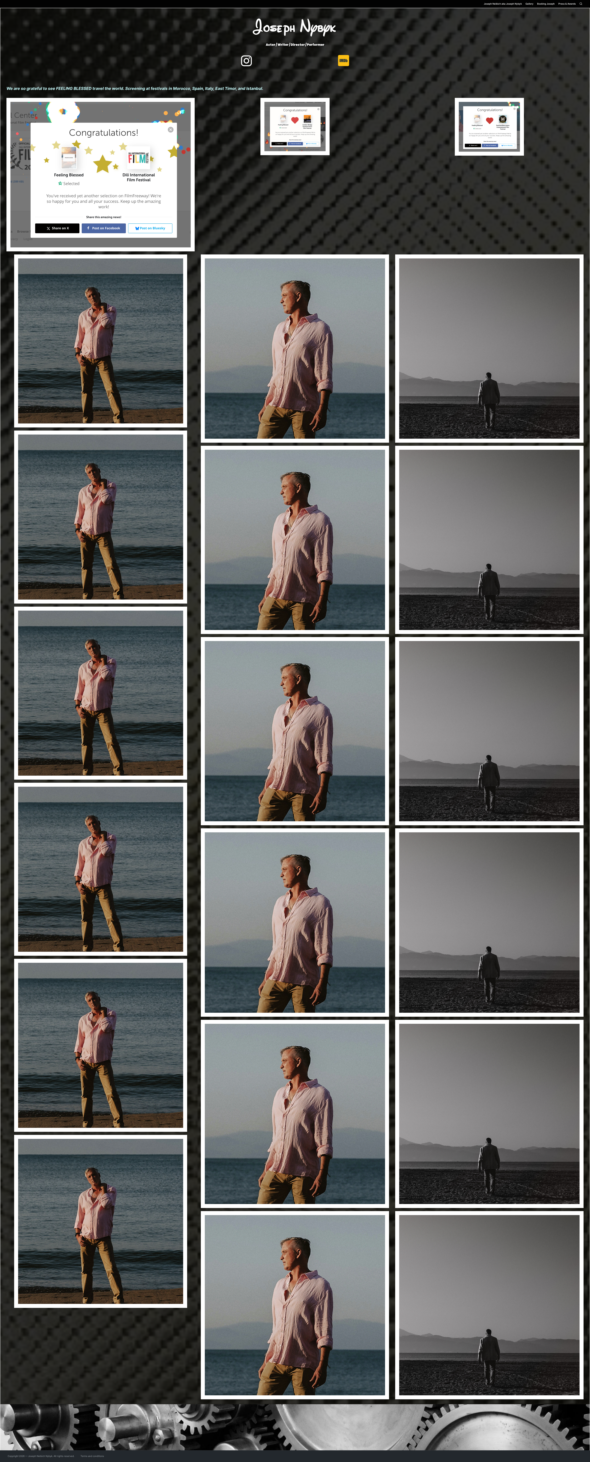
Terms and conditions (92, 1456)
